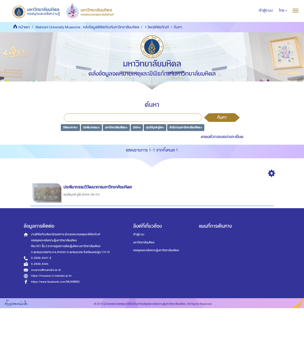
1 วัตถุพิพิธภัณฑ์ (157, 27)
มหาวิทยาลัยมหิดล (143, 242)
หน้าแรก (24, 27)
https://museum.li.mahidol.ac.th (51, 275)
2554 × (137, 127)
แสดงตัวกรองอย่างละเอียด (222, 136)
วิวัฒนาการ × (70, 127)
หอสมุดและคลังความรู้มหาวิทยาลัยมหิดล (156, 250)
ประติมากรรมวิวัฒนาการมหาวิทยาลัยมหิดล (97, 187)
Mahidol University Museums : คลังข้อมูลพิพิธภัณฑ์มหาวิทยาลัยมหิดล (87, 27)
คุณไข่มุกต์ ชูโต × (155, 127)
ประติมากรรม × (91, 127)
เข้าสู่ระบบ (138, 234)
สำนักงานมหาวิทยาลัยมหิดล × (185, 127)
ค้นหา (222, 117)
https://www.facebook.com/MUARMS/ (55, 281)
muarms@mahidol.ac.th (46, 270)
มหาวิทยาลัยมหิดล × (116, 127)
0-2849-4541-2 (41, 258)
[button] (283, 10)
